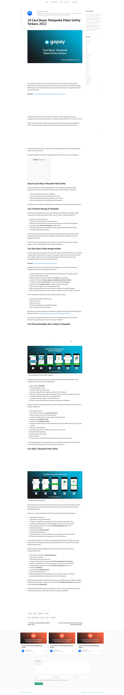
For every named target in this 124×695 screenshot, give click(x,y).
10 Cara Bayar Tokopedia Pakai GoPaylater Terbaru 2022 (50, 94)
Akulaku (87, 40)
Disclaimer (74, 2)
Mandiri (87, 71)
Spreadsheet (88, 80)
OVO (87, 73)
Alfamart (88, 42)
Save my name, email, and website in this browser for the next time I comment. (52, 680)
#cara (29, 617)
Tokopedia (46, 613)
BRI (86, 50)
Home (47, 2)
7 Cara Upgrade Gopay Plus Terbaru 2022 (45, 263)
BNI (86, 48)
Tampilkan (41, 159)
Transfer (88, 84)
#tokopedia (53, 617)
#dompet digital (35, 617)
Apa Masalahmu (42, 11)
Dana (87, 57)
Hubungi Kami (90, 692)
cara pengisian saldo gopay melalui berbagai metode (54, 313)
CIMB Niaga (88, 54)
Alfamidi (87, 44)
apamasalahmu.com (28, 692)
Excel (60, 2)
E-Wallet (66, 2)
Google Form (88, 65)
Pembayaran (40, 613)
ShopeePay (88, 78)
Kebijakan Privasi (84, 692)
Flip (86, 63)
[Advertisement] (55, 73)
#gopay (47, 617)
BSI (86, 52)
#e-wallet (42, 617)
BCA (87, 46)
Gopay (34, 613)
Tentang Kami (53, 2)
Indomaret (88, 69)
